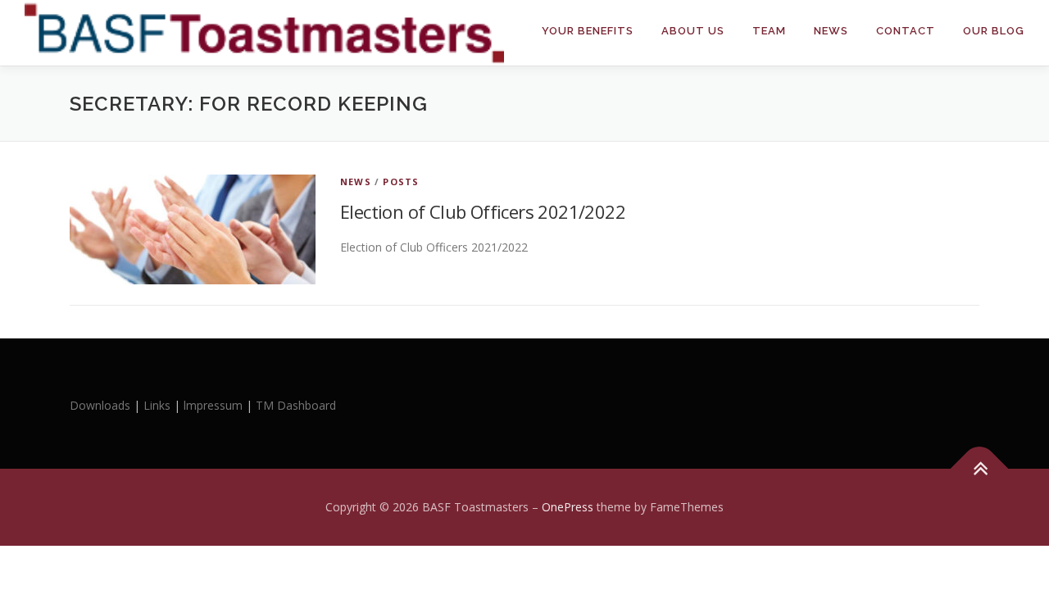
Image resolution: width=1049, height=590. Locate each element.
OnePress (567, 507)
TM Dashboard (296, 405)
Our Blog (993, 31)
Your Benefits (587, 31)
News (831, 31)
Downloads (102, 405)
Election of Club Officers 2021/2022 (482, 211)
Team (769, 31)
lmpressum (213, 405)
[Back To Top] (980, 469)
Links (156, 405)
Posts (401, 181)
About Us (692, 31)
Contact (905, 31)
